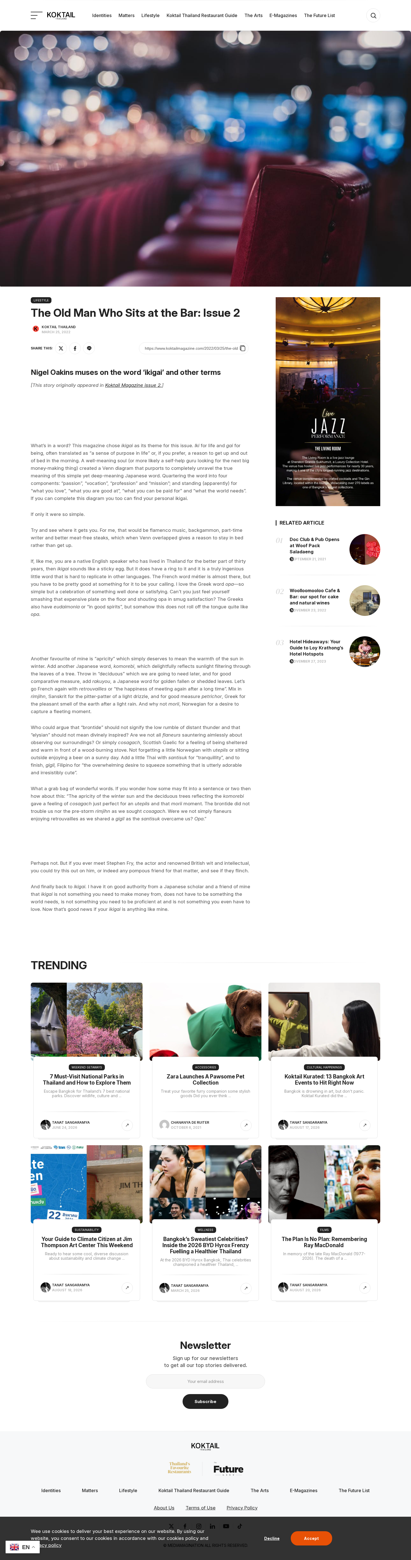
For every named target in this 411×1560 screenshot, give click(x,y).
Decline (272, 1538)
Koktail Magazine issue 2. (133, 385)
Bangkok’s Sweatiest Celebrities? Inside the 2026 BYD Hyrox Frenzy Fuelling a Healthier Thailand (205, 1245)
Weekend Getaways (87, 1067)
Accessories (205, 1067)
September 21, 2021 (308, 559)
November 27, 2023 (308, 661)
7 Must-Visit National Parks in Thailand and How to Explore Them (87, 1079)
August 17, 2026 (305, 1127)
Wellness (205, 1230)
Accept (311, 1538)
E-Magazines (283, 15)
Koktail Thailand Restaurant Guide (202, 15)
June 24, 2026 (64, 1127)
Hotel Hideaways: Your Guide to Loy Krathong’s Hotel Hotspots (316, 648)
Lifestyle (150, 15)
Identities (102, 15)
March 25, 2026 (185, 1291)
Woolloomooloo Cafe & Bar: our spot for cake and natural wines (315, 597)
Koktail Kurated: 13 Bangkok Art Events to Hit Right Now (324, 1079)
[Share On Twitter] (61, 348)
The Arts (253, 15)
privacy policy (46, 1545)
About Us (164, 1508)
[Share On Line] (89, 348)
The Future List (319, 15)
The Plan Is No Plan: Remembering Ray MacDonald (324, 1242)
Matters (126, 15)
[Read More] (127, 1125)
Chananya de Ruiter (190, 1122)
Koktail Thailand (59, 327)
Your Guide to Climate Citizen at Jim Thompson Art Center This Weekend (87, 1242)
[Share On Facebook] (75, 348)
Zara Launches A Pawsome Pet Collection (205, 1079)
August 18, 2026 (67, 1290)
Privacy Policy (242, 1508)
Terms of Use (201, 1508)
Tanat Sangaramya (71, 1122)
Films (324, 1230)
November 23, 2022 (308, 610)
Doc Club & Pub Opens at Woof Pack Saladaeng (314, 545)
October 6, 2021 (186, 1127)
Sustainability (87, 1230)
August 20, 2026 (305, 1290)
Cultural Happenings (324, 1067)
